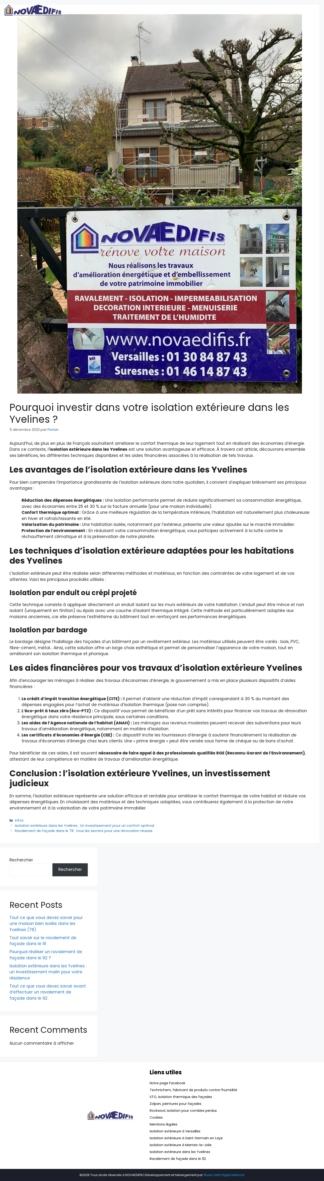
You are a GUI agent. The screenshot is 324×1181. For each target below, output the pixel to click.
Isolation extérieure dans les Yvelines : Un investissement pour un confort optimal (84, 825)
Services (235, 9)
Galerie (258, 9)
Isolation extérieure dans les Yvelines (180, 1151)
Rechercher (21, 860)
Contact (311, 9)
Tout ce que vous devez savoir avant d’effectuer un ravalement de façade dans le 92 (47, 992)
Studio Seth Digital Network (224, 1175)
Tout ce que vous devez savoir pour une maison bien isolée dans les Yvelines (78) (46, 924)
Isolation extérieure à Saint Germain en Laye (186, 1138)
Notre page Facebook (167, 1083)
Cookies (156, 1117)
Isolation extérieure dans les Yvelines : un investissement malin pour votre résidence (48, 972)
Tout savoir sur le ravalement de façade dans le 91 (42, 941)
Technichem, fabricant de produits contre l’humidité (193, 1090)
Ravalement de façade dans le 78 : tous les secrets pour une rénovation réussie (84, 830)
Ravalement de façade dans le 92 (178, 1158)
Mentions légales (163, 1124)
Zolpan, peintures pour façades (175, 1103)
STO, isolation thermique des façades (181, 1096)
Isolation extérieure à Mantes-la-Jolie (181, 1145)
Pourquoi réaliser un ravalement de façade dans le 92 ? (45, 955)
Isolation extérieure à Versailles (175, 1131)
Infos (19, 820)
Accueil (210, 9)
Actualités (284, 9)
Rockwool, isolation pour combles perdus (183, 1110)
